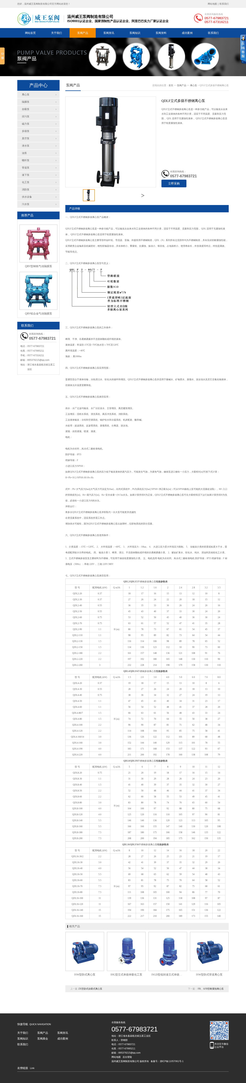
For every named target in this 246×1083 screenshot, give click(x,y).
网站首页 (30, 32)
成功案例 (187, 32)
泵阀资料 (161, 32)
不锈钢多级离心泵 (90, 217)
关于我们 (56, 32)
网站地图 (212, 4)
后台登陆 (127, 1057)
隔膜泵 (25, 101)
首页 (171, 85)
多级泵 (25, 131)
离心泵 (25, 94)
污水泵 (25, 204)
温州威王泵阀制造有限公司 (125, 1061)
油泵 (24, 153)
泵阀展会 (42, 1038)
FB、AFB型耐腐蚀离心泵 (211, 988)
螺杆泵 (25, 160)
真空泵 (25, 138)
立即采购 (174, 183)
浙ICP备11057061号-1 (172, 1061)
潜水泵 (25, 145)
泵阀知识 (135, 32)
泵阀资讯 (108, 32)
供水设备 (27, 196)
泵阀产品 (82, 32)
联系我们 (224, 4)
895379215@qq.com (38, 360)
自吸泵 (25, 109)
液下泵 (25, 174)
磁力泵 (25, 123)
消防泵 (25, 189)
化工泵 (25, 182)
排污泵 (25, 116)
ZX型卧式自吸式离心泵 (90, 988)
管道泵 (25, 167)
